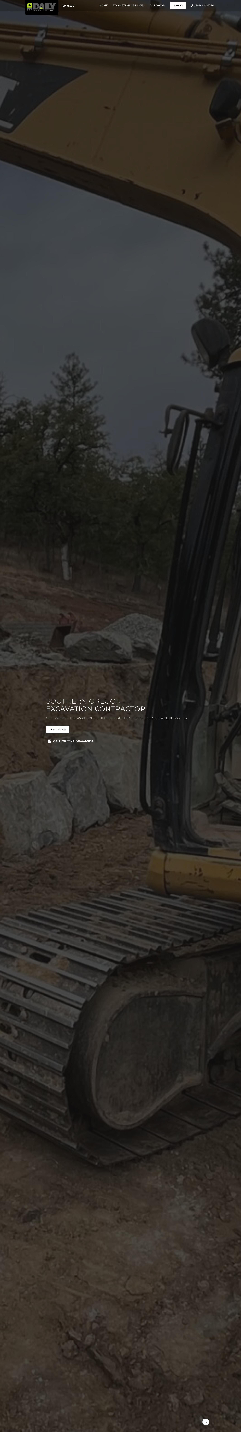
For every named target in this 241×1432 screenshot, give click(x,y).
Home (104, 5)
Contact (178, 5)
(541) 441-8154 (204, 5)
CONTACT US (58, 729)
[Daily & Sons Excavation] (41, 10)
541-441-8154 (84, 741)
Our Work (157, 5)
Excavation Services (129, 5)
